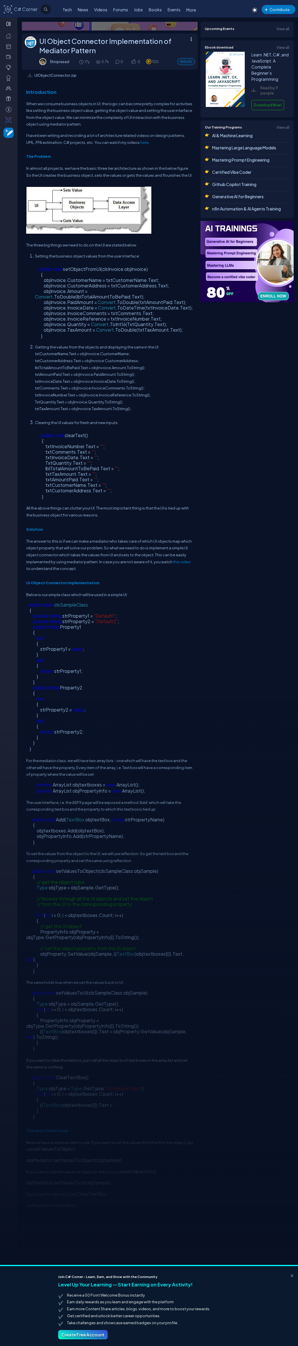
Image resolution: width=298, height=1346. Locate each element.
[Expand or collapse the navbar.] (9, 23)
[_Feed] (9, 36)
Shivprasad (59, 61)
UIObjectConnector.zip (55, 75)
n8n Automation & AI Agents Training (246, 208)
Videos (100, 9)
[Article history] (82, 61)
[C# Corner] (8, 9)
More (191, 9)
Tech (67, 9)
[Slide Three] (110, 26)
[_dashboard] (9, 46)
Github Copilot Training (234, 184)
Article (186, 61)
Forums (120, 9)
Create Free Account (82, 1334)
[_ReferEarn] (9, 98)
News (83, 9)
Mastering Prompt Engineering (240, 159)
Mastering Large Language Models (244, 147)
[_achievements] (9, 78)
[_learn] (9, 67)
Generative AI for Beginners (238, 196)
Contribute (279, 9)
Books (155, 9)
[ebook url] (225, 105)
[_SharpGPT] (9, 120)
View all (282, 28)
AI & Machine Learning (232, 135)
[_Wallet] (9, 57)
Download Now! (268, 105)
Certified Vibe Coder (231, 172)
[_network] (9, 88)
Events (174, 9)
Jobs (138, 9)
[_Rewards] (9, 109)
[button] (133, 61)
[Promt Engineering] (247, 261)
